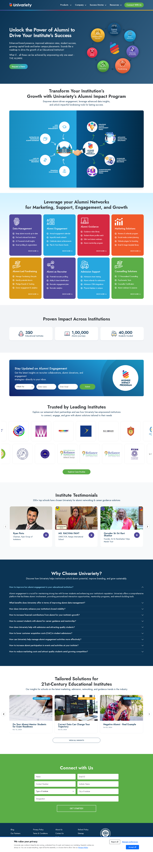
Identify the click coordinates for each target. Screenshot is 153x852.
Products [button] (64, 4)
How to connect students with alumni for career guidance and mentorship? (42, 621)
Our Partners (15, 833)
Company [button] (79, 4)
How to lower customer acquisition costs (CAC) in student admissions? (40, 633)
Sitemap (81, 833)
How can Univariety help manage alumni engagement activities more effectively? (45, 639)
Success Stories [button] (97, 4)
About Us (58, 829)
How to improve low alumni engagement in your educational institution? (41, 587)
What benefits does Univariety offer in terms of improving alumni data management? (47, 602)
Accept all (132, 847)
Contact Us (59, 833)
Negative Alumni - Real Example (119, 724)
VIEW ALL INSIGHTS (76, 740)
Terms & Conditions (40, 833)
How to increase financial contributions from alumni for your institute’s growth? (44, 614)
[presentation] (6, 527)
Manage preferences (130, 842)
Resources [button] (114, 4)
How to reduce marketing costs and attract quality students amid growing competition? (48, 651)
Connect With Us (134, 4)
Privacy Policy (38, 829)
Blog (12, 829)
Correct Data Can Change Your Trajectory (74, 725)
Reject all (114, 842)
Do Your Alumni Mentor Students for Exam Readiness (29, 725)
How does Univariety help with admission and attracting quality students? (42, 627)
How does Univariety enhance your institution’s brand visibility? (37, 608)
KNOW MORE (32, 251)
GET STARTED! (76, 808)
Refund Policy (83, 829)
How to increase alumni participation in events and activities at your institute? (44, 645)
